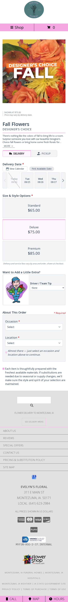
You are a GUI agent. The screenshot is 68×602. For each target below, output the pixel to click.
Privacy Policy (11, 589)
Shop (19, 27)
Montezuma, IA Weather (16, 583)
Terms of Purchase (35, 589)
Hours (58, 599)
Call (12, 599)
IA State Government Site (50, 583)
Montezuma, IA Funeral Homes (24, 572)
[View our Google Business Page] (34, 478)
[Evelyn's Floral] (34, 18)
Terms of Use (57, 589)
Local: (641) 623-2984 (34, 503)
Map (35, 599)
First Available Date (42, 168)
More (7, 145)
